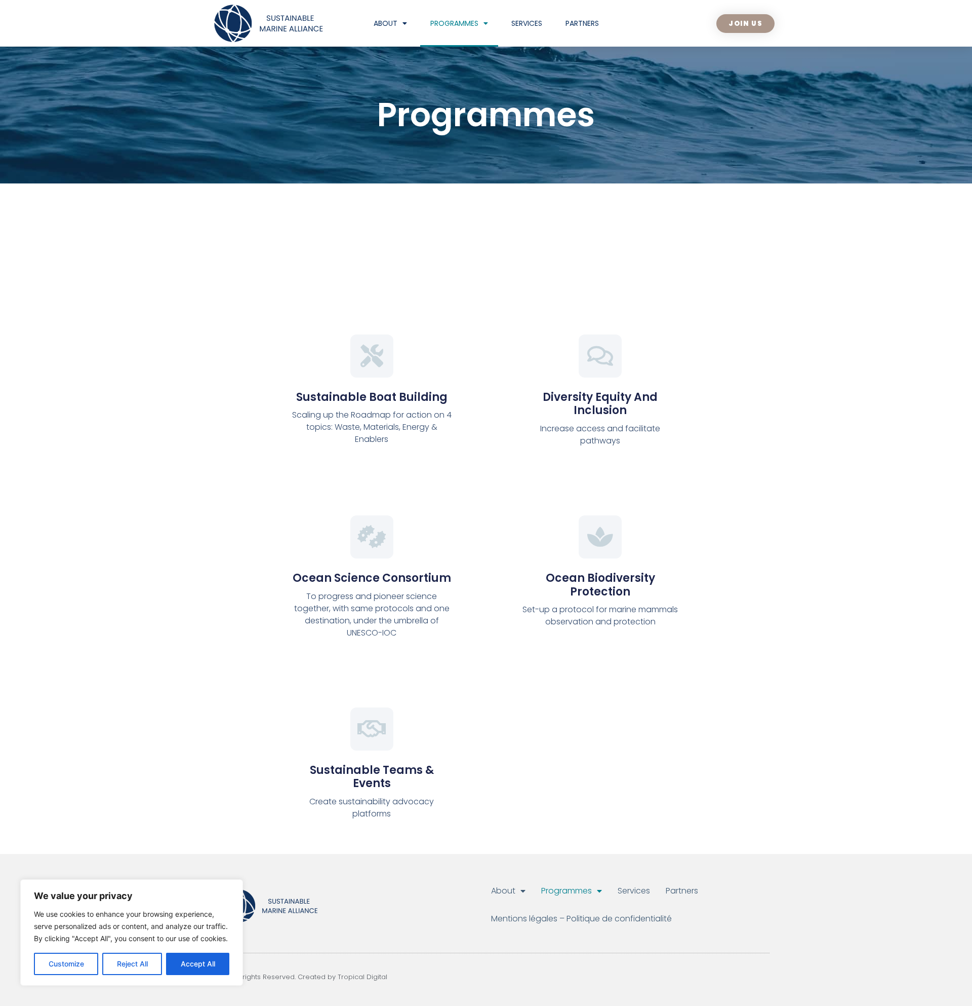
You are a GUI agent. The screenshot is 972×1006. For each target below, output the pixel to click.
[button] (745, 23)
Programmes (454, 23)
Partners (582, 23)
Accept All (198, 963)
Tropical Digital (362, 977)
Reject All (132, 963)
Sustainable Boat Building (372, 397)
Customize (66, 963)
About (385, 23)
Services (526, 23)
